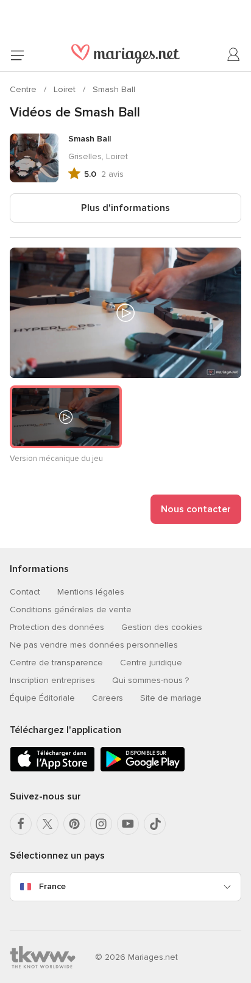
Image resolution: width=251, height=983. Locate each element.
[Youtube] (128, 824)
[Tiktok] (155, 824)
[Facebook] (21, 824)
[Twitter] (47, 824)
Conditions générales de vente (71, 609)
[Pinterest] (74, 824)
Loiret (66, 89)
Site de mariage (171, 698)
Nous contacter (196, 509)
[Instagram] (101, 824)
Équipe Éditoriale (42, 698)
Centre (24, 89)
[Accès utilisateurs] (234, 55)
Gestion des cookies (161, 627)
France (52, 886)
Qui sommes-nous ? (150, 680)
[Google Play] (142, 769)
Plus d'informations (125, 208)
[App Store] (52, 769)
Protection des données (57, 627)
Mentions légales (90, 592)
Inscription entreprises (52, 680)
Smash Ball (114, 89)
